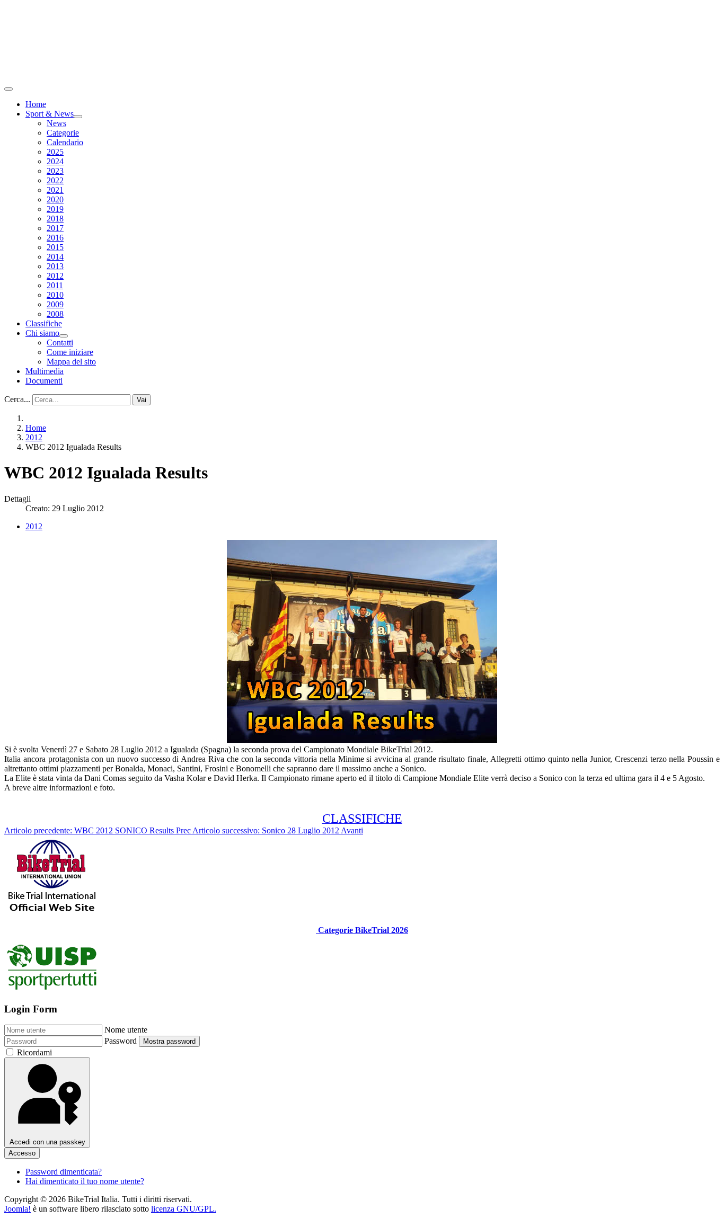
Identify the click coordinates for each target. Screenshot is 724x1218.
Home (35, 104)
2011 (55, 285)
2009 (55, 304)
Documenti (44, 380)
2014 (55, 256)
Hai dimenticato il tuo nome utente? (84, 1181)
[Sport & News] (78, 116)
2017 (55, 228)
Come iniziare (70, 352)
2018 (55, 218)
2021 (55, 189)
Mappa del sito (71, 361)
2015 (55, 247)
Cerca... (17, 399)
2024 (55, 161)
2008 (55, 313)
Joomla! (17, 1208)
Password (120, 1040)
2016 (55, 237)
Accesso (22, 1153)
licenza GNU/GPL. (183, 1208)
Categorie (63, 132)
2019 (55, 209)
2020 (55, 199)
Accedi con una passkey (47, 1142)
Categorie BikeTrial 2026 (362, 930)
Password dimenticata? (63, 1171)
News (56, 123)
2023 (55, 170)
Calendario (65, 142)
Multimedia (44, 371)
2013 (55, 266)
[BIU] (52, 912)
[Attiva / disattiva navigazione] (8, 89)
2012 (55, 275)
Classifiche (43, 323)
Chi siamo (42, 332)
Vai (141, 400)
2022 (55, 180)
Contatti (60, 342)
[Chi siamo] (63, 335)
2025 (55, 151)
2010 (55, 294)
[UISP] (52, 988)
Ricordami (34, 1052)
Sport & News (49, 113)
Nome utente (125, 1029)
